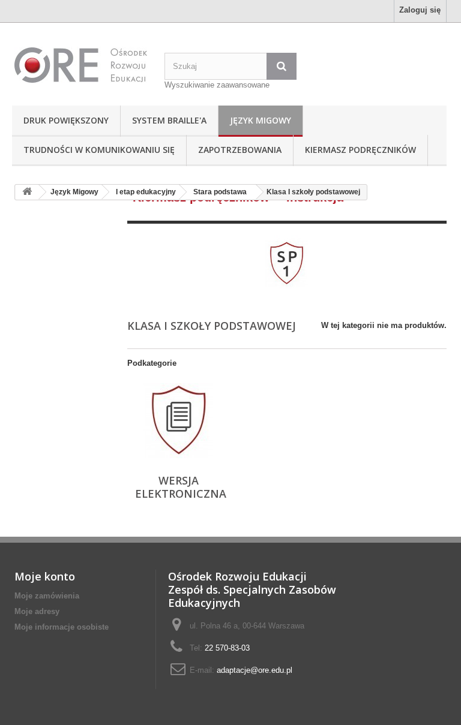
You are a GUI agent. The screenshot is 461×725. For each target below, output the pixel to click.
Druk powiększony (66, 120)
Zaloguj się (420, 9)
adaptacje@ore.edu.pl (254, 670)
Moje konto (44, 576)
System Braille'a (169, 120)
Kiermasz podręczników (360, 149)
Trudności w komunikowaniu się (99, 149)
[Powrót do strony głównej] (27, 192)
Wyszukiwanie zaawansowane (217, 84)
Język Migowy (260, 120)
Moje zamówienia (46, 595)
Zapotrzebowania (240, 149)
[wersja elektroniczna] (178, 421)
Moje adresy (36, 611)
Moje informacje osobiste (61, 626)
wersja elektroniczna (180, 487)
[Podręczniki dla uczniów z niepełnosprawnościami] (80, 65)
